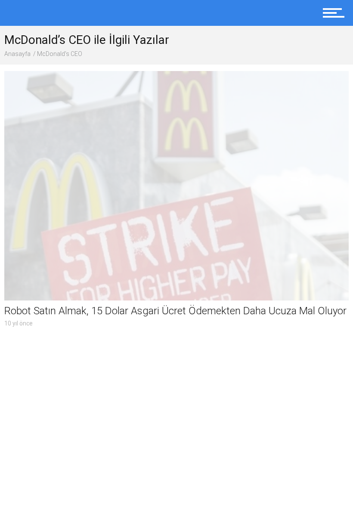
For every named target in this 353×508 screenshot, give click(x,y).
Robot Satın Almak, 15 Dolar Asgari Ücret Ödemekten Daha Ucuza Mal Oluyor (175, 311)
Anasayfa (17, 53)
